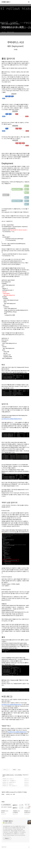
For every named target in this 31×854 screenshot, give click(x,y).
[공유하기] (7, 770)
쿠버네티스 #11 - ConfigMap (8, 780)
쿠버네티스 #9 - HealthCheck (8, 782)
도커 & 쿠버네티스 (18, 774)
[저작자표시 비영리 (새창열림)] (19, 769)
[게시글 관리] (9, 770)
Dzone (3, 852)
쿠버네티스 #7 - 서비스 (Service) (8, 785)
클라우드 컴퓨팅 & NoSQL (8, 774)
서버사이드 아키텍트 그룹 (7, 849)
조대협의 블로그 (6, 2)
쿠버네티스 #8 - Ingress (7, 784)
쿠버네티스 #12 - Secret (7, 778)
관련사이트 (4, 847)
